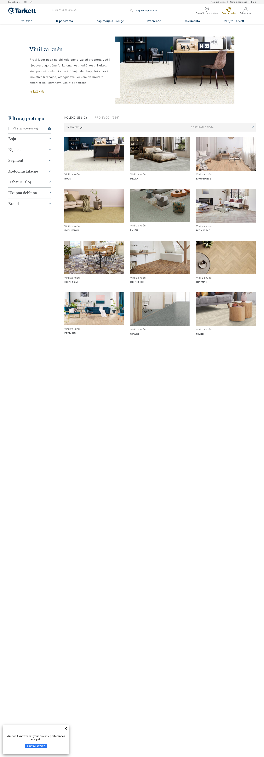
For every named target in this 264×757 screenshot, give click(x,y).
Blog (253, 2)
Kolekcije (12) (75, 117)
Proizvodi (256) (107, 117)
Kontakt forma (218, 2)
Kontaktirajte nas (238, 2)
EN (31, 2)
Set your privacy (36, 745)
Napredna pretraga (146, 10)
